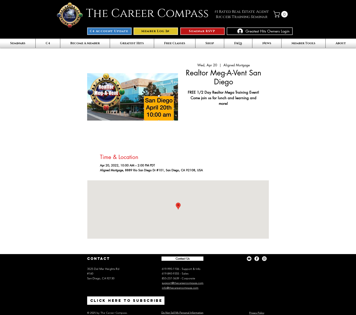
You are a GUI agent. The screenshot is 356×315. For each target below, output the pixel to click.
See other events (223, 124)
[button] (281, 14)
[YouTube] (249, 258)
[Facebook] (256, 258)
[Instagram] (264, 258)
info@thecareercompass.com (180, 288)
